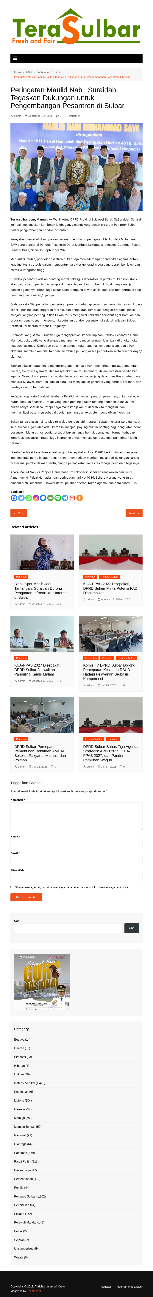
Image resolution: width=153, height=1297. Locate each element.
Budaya (19, 1039)
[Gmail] (72, 498)
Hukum (19, 1074)
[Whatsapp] (28, 498)
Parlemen (74, 115)
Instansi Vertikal (93, 739)
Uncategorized (24, 1248)
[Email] (50, 498)
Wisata (18, 1257)
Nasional (20, 1135)
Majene (19, 1100)
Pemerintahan (23, 1178)
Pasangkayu (22, 1170)
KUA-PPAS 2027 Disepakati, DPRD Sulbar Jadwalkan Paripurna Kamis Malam (37, 669)
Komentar (17, 799)
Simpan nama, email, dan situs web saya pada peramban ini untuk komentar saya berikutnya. (72, 887)
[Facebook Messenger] (43, 498)
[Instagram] (36, 498)
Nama (15, 836)
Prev (21, 513)
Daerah (19, 1048)
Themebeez (34, 1291)
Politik (18, 1231)
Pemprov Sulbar (109, 576)
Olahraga (20, 1144)
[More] (79, 498)
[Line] (57, 498)
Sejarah (19, 1240)
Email (15, 853)
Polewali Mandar (25, 1222)
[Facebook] (14, 498)
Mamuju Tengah (24, 1126)
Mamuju (19, 1118)
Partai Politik (22, 1161)
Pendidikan (21, 1205)
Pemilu (19, 1187)
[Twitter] (21, 498)
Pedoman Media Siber (129, 1286)
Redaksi (106, 1286)
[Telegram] (65, 498)
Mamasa (20, 1109)
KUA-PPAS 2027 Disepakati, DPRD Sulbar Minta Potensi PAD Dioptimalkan (110, 588)
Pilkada (19, 1213)
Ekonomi (20, 1057)
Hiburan (19, 1065)
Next (132, 513)
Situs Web (17, 870)
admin (17, 115)
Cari (17, 920)
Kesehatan (91, 658)
